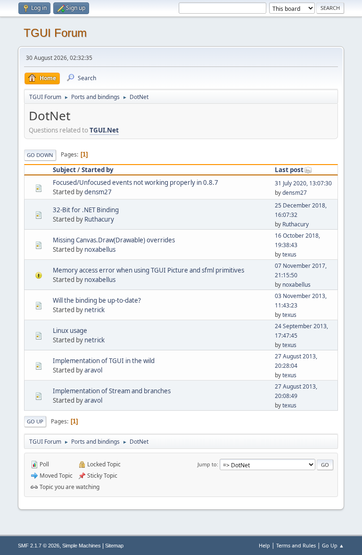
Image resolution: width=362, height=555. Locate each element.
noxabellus (99, 249)
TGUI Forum (55, 32)
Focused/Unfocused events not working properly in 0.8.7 (135, 182)
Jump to (207, 464)
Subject (64, 170)
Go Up (35, 421)
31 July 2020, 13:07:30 (303, 183)
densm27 (98, 192)
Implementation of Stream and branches (112, 391)
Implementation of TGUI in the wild (104, 360)
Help (264, 545)
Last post (289, 170)
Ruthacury (99, 219)
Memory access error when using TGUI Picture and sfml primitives (148, 270)
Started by (98, 170)
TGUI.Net (104, 130)
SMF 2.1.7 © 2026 (38, 545)
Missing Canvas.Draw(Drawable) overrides (114, 240)
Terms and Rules (296, 545)
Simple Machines (81, 545)
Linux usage (70, 330)
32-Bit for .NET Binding (86, 210)
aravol (93, 370)
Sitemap (114, 545)
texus (289, 254)
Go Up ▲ (333, 545)
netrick (94, 310)
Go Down (40, 154)
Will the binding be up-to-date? (97, 300)
